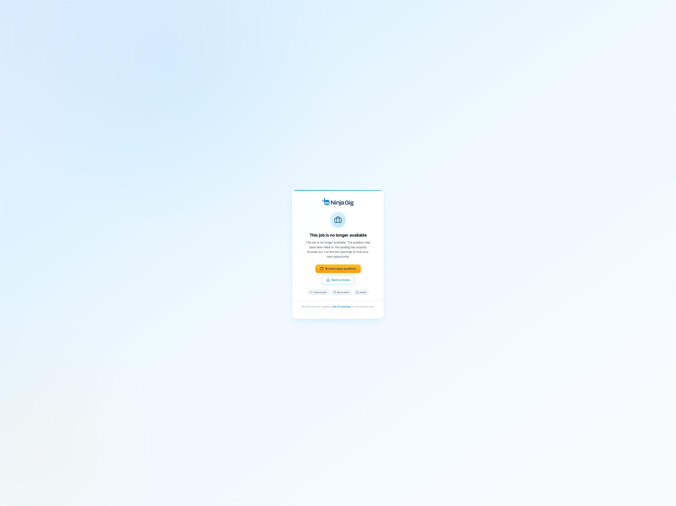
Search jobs (320, 292)
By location (343, 292)
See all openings (341, 306)
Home (363, 292)
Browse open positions (340, 268)
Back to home (341, 280)
